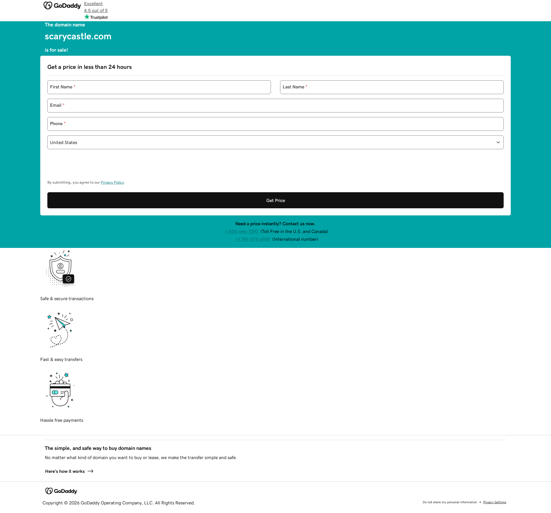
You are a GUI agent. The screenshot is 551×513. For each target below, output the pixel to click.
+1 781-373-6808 (252, 239)
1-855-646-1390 (241, 231)
